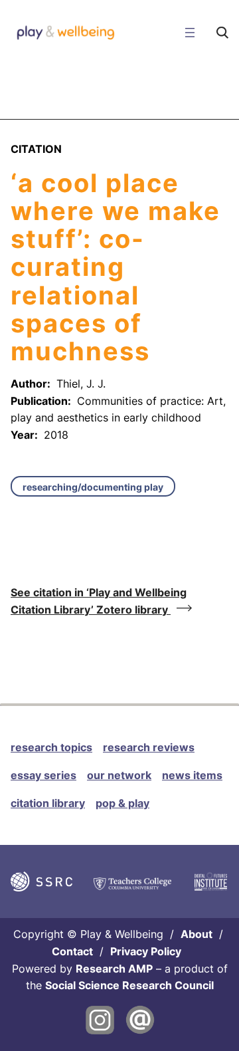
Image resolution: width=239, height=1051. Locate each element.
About (196, 934)
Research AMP (114, 968)
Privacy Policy (145, 951)
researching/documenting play (93, 487)
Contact (72, 951)
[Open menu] (190, 33)
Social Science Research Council (129, 985)
